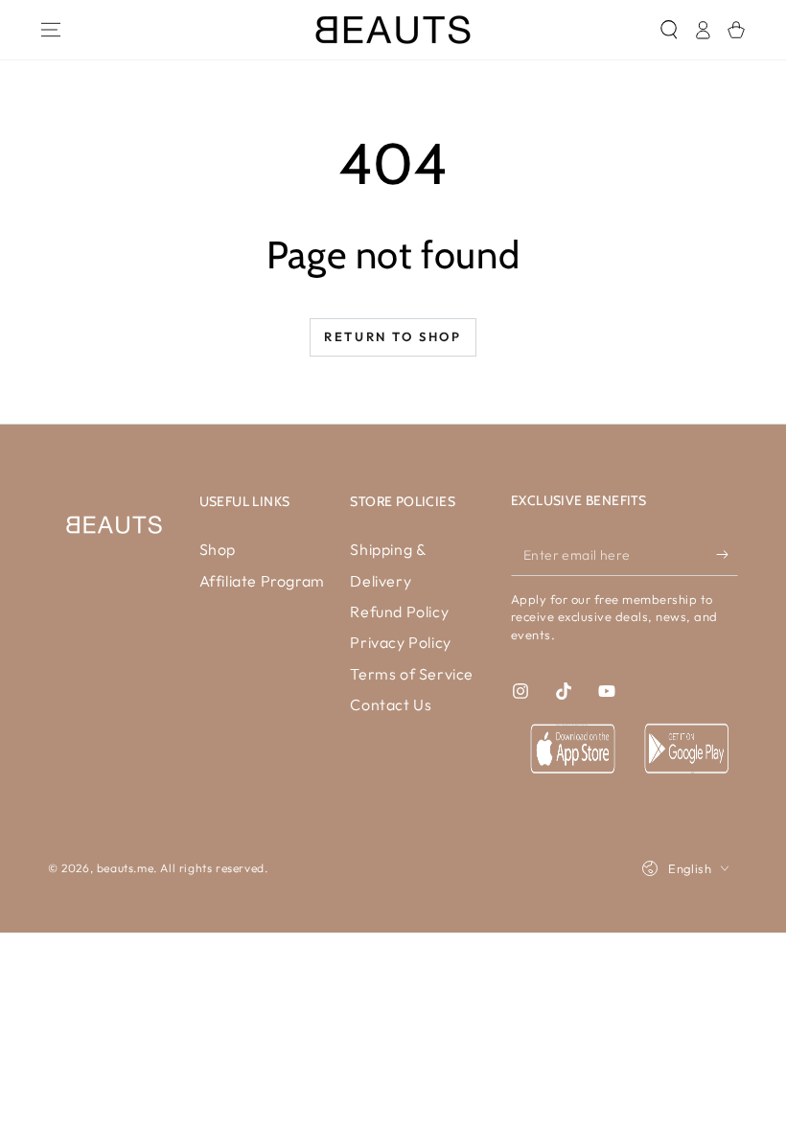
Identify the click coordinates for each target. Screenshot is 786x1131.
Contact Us (390, 704)
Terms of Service (412, 673)
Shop (217, 549)
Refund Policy (399, 611)
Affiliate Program (262, 580)
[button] (668, 30)
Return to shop (392, 336)
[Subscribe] (727, 554)
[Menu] (50, 30)
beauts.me (125, 868)
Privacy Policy (400, 642)
